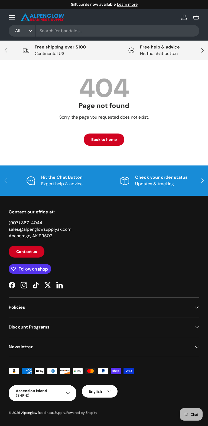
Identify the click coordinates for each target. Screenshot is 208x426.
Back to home (104, 139)
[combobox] (104, 31)
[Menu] (12, 17)
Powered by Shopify (81, 413)
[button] (196, 17)
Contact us (26, 251)
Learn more (127, 4)
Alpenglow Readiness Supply (43, 413)
